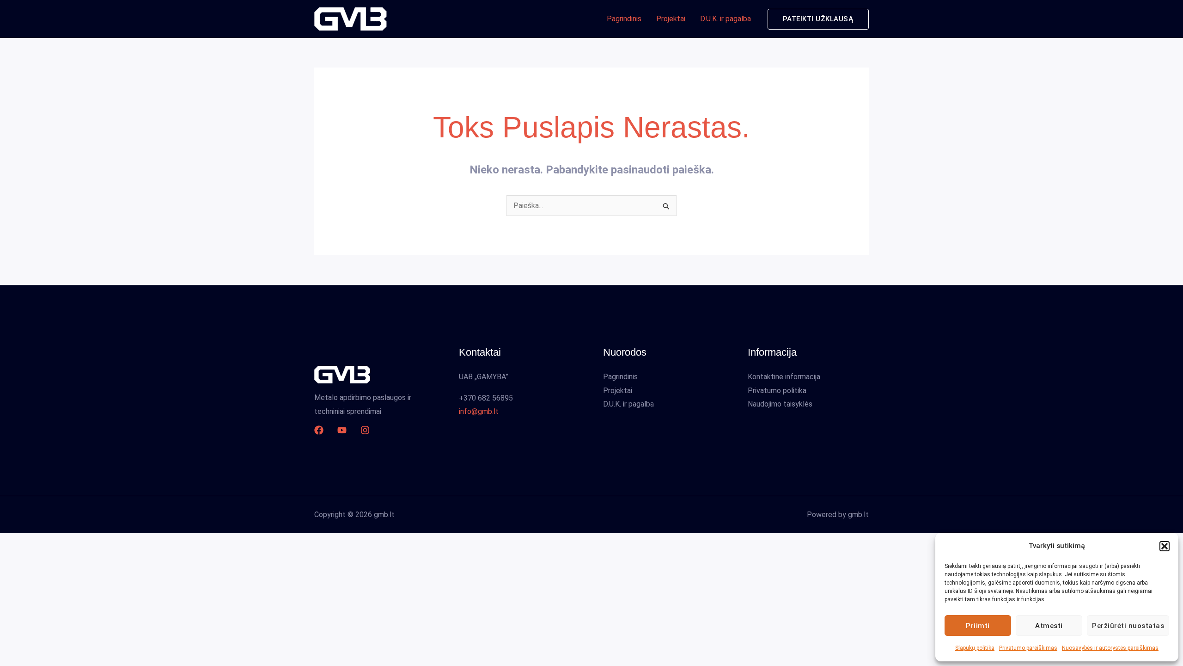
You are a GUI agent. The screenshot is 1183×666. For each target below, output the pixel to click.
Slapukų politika (974, 648)
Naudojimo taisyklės (780, 404)
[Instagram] (365, 430)
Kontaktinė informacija (784, 376)
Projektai (670, 18)
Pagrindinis (624, 18)
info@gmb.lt (479, 411)
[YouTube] (342, 430)
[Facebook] (318, 430)
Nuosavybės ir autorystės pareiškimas (1110, 648)
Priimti (978, 626)
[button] (1164, 546)
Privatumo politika (777, 390)
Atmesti (1049, 626)
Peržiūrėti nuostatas (1128, 626)
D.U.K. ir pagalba (725, 18)
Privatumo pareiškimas (1028, 648)
